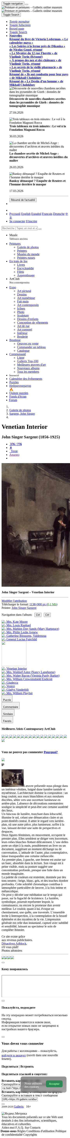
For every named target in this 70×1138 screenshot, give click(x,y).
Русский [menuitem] (14, 213)
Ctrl (38, 614)
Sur (27, 1127)
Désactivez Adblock (14, 943)
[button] (19, 21)
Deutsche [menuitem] (59, 213)
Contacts (35, 1127)
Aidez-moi (8, 1127)
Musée (18, 236)
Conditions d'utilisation (40, 1131)
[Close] (39, 229)
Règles (21, 1131)
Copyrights (30, 1134)
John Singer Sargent (24, 607)
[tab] (15, 444)
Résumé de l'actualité (23, 199)
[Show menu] (26, 4)
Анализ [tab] (14, 454)
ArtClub (19, 280)
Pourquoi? (51, 752)
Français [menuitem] (47, 213)
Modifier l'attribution (14, 600)
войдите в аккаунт (14, 1055)
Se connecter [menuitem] (17, 221)
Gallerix (19, 1106)
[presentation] (38, 458)
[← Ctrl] (19, 639)
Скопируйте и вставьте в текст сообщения (30, 1095)
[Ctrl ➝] (14, 668)
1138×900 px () (43, 604)
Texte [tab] (14, 451)
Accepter (54, 1083)
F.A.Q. (20, 1127)
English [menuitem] (26, 213)
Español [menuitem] (36, 213)
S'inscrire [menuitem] (31, 221)
